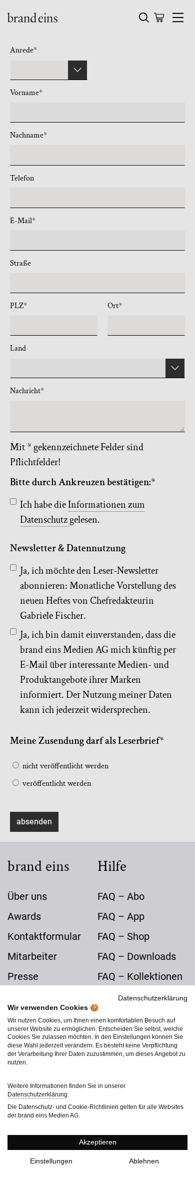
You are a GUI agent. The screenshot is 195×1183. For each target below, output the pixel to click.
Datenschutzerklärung (153, 998)
